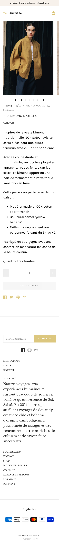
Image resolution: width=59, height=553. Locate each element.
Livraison (9, 479)
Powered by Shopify (29, 539)
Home (7, 106)
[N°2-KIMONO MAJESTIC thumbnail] (21, 100)
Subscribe (45, 339)
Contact (9, 470)
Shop (6, 461)
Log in (7, 365)
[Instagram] (29, 351)
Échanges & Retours (16, 475)
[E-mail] (36, 351)
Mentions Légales (15, 465)
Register (9, 370)
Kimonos (8, 456)
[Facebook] (23, 351)
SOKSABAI (8, 110)
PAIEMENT (9, 484)
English (28, 509)
